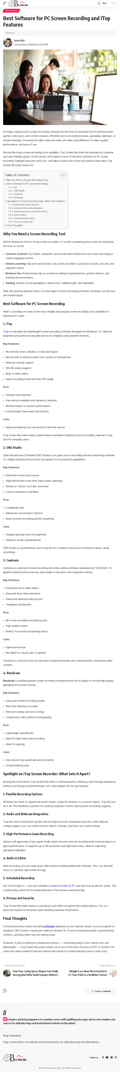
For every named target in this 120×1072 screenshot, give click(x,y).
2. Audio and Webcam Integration (27, 208)
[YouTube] (107, 1057)
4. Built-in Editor (19, 215)
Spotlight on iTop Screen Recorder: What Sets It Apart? (36, 201)
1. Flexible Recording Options (25, 204)
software (49, 926)
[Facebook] (103, 1057)
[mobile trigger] (5, 3)
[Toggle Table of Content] (61, 175)
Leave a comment (103, 991)
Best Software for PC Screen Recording (27, 183)
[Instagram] (116, 1057)
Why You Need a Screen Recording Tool (27, 179)
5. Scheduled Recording (23, 218)
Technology (11, 11)
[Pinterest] (111, 1057)
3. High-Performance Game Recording (29, 211)
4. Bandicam (17, 197)
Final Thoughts (15, 225)
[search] (99, 3)
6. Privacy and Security (22, 221)
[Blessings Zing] (18, 3)
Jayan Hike (19, 40)
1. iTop (14, 187)
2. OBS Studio (18, 190)
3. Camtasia (17, 194)
